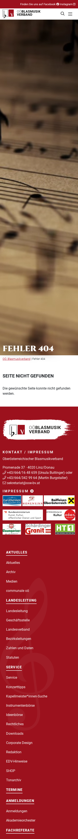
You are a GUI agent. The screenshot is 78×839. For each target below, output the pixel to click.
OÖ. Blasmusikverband (16, 358)
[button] (63, 14)
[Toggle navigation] (70, 14)
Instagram (66, 4)
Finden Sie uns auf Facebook (38, 4)
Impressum (16, 491)
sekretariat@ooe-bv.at (24, 483)
